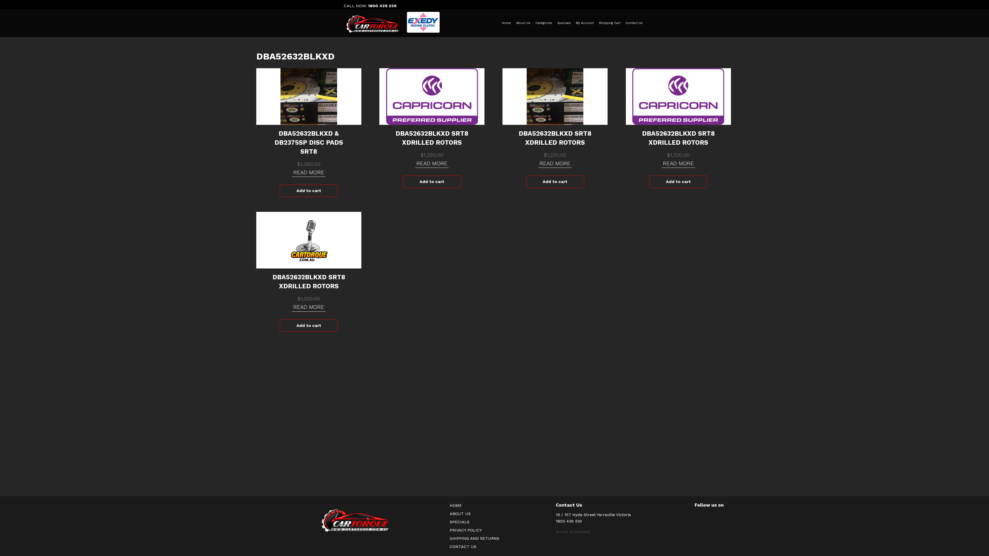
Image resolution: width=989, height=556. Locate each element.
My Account (585, 23)
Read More (308, 172)
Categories (543, 23)
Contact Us (634, 23)
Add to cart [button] (308, 190)
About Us (523, 23)
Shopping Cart (609, 23)
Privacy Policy (466, 530)
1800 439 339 (382, 5)
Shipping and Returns (474, 538)
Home (506, 23)
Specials (564, 23)
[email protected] (573, 531)
